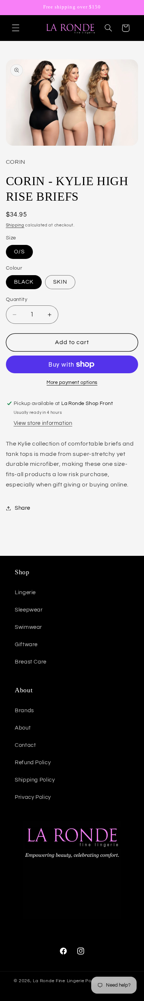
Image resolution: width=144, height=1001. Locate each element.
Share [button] (22, 508)
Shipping (15, 225)
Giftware (26, 644)
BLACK (24, 282)
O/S (19, 251)
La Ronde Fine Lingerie (58, 981)
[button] (15, 28)
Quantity (16, 299)
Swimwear (28, 627)
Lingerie (25, 592)
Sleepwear (29, 610)
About (23, 728)
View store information (43, 423)
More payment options (72, 382)
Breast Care (31, 662)
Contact (25, 745)
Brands (24, 710)
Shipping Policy (35, 780)
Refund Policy (33, 762)
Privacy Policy (33, 797)
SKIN (60, 282)
